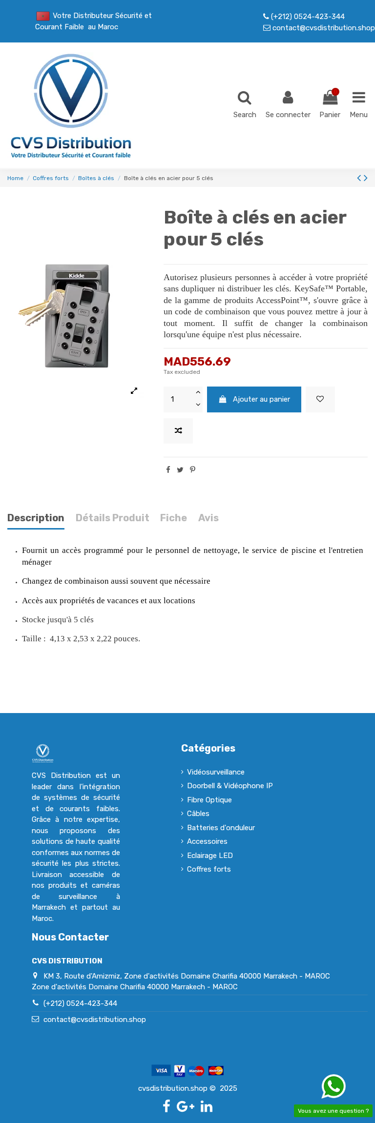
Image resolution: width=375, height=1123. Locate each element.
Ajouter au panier (261, 399)
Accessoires (207, 841)
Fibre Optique (209, 800)
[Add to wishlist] (320, 399)
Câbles (198, 813)
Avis (208, 518)
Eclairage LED (210, 855)
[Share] (168, 470)
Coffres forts (209, 869)
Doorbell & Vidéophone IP (230, 785)
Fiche (173, 518)
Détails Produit (112, 518)
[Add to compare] (178, 431)
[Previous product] (360, 177)
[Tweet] (180, 470)
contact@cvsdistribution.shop (323, 27)
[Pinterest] (192, 470)
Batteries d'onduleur (221, 827)
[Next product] (366, 177)
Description (35, 518)
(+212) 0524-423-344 (307, 16)
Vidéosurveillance (216, 772)
